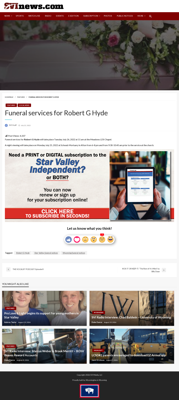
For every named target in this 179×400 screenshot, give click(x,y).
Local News (24, 105)
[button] (150, 16)
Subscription (90, 16)
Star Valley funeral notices (46, 252)
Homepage (9, 97)
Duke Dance (97, 322)
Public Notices (125, 16)
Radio (48, 16)
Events (60, 16)
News (7, 16)
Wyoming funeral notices (74, 252)
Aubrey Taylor (10, 322)
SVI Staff (13, 125)
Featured (21, 97)
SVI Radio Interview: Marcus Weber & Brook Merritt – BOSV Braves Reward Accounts (44, 353)
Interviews (98, 312)
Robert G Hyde (23, 252)
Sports (20, 16)
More (140, 16)
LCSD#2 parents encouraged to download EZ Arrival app (129, 355)
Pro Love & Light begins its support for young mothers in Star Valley (41, 315)
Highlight (98, 350)
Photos (108, 16)
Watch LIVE (34, 16)
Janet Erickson (98, 360)
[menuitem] (7, 16)
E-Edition (73, 16)
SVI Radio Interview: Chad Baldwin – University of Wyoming (131, 317)
